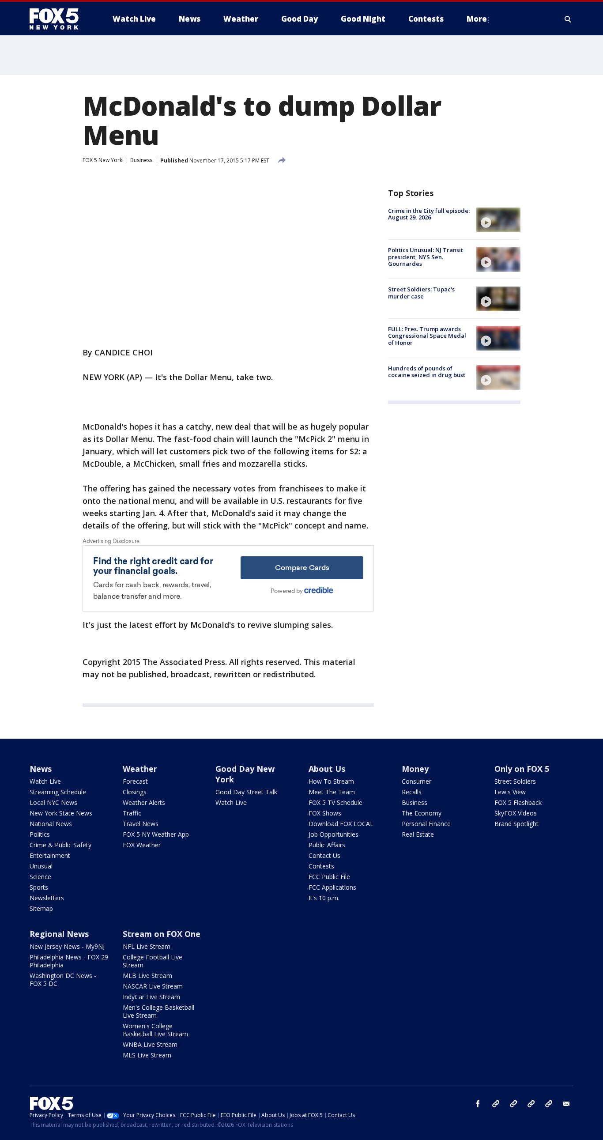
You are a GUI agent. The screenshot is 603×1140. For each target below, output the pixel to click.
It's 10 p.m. (324, 898)
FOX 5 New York (102, 160)
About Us (327, 768)
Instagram (496, 1104)
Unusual (41, 866)
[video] (498, 220)
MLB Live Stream (147, 975)
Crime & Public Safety (60, 845)
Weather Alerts (144, 802)
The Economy (421, 813)
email (566, 1104)
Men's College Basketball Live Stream (158, 1011)
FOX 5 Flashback (518, 802)
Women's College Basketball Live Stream (155, 1030)
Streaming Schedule (58, 792)
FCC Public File (329, 876)
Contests (321, 866)
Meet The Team (332, 792)
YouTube (531, 1104)
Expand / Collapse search (568, 19)
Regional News (59, 934)
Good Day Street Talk (246, 792)
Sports (39, 887)
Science (40, 876)
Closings (135, 792)
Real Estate (418, 834)
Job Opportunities (333, 834)
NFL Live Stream (146, 946)
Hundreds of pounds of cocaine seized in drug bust (426, 371)
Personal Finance (426, 823)
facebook (478, 1104)
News (41, 768)
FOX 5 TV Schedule (335, 802)
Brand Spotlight (516, 823)
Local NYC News (53, 802)
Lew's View (510, 792)
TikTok (513, 1104)
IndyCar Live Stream (151, 997)
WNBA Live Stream (150, 1044)
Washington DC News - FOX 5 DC (63, 979)
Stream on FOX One (161, 934)
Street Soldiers (515, 781)
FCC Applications (332, 887)
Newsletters (47, 898)
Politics (40, 834)
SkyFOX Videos (515, 813)
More (477, 19)
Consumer (416, 781)
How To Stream (331, 781)
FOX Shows (325, 813)
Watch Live (45, 781)
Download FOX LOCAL (341, 823)
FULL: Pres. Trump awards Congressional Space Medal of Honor (427, 336)
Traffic (132, 813)
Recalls (412, 792)
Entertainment (50, 855)
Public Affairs (327, 845)
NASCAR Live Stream (153, 986)
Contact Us (324, 855)
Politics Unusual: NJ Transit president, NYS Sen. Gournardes (425, 257)
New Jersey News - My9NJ (67, 946)
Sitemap (41, 908)
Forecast (135, 781)
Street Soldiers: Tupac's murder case (421, 293)
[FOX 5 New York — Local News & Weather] (59, 19)
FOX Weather (142, 845)
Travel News (140, 823)
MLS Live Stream (147, 1055)
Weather (140, 768)
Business (141, 160)
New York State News (61, 813)
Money (415, 768)
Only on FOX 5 (521, 768)
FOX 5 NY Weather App (156, 834)
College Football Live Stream (152, 961)
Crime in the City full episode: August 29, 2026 (429, 214)
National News (51, 823)
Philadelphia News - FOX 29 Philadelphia (69, 961)
